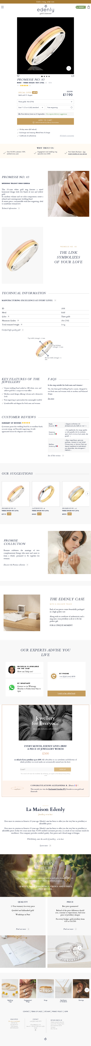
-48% (35, 92)
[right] (68, 68)
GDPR (66, 1011)
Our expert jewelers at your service (77, 153)
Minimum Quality (9, 320)
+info (45, 775)
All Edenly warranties (67, 136)
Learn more (44, 845)
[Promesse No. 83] (45, 45)
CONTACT (26, 1011)
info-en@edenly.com (35, 1025)
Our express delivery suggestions (56, 114)
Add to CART (47, 121)
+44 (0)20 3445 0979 (67, 676)
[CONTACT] (35, 1030)
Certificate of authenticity (27, 136)
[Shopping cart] (88, 7)
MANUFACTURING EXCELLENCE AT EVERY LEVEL (27, 300)
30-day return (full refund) (27, 129)
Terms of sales (36, 1011)
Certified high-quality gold (11, 330)
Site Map (47, 1011)
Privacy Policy (57, 1011)
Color (4, 316)
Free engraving (52, 107)
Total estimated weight (11, 324)
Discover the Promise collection (14, 565)
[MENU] (3, 7)
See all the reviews (54, 456)
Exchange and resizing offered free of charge (34, 133)
